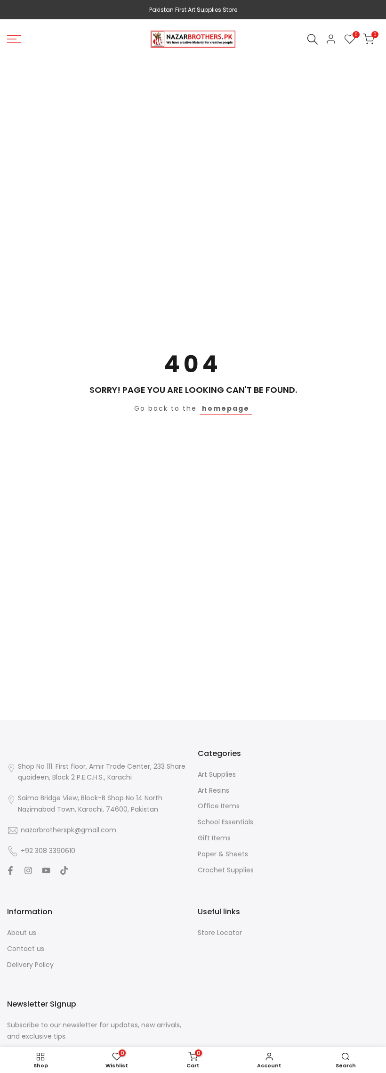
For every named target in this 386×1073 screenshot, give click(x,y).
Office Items (219, 806)
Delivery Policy (30, 964)
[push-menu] (14, 39)
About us (21, 932)
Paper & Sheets (223, 854)
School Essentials (225, 822)
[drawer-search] (312, 39)
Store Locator (220, 932)
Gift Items (214, 838)
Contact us (25, 948)
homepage (225, 408)
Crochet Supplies (226, 870)
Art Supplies (217, 774)
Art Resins (213, 790)
